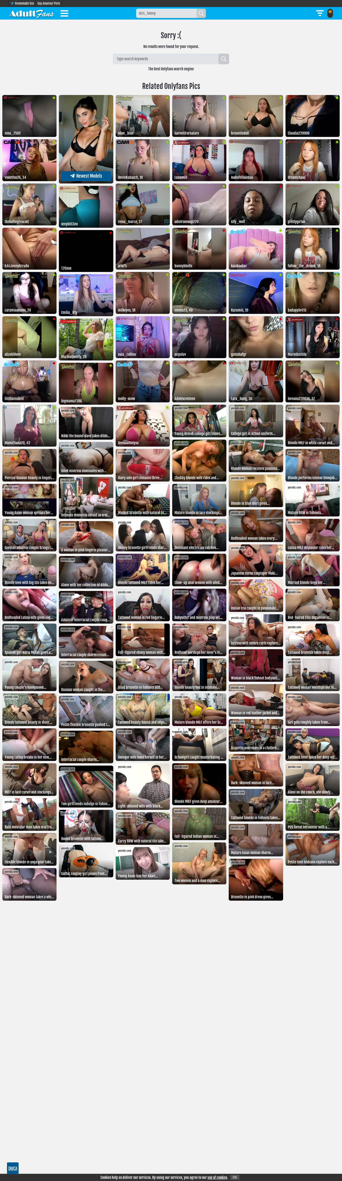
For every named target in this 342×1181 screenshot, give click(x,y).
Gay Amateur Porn (48, 3)
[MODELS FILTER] (320, 13)
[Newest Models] (86, 182)
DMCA (12, 1168)
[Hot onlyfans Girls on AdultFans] (31, 13)
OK (235, 1177)
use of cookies (217, 1177)
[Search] (201, 13)
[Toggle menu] (64, 14)
